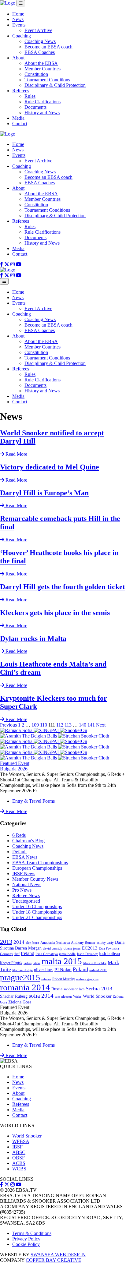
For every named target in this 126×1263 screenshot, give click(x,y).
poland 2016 (98, 970)
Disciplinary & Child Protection (55, 85)
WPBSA (20, 1141)
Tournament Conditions (47, 79)
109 (35, 724)
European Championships (37, 868)
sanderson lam (74, 989)
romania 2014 (25, 987)
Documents (35, 107)
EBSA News (24, 857)
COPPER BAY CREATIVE (53, 1260)
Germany (6, 954)
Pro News (21, 890)
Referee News (26, 895)
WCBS (19, 1168)
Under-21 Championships (37, 917)
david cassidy (52, 948)
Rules (29, 96)
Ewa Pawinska (109, 948)
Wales (77, 996)
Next (101, 724)
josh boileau (109, 953)
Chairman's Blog (28, 840)
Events (18, 24)
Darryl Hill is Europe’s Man (44, 493)
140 (82, 724)
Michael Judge (22, 970)
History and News (42, 112)
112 (59, 724)
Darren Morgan (28, 948)
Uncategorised (26, 901)
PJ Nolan (63, 969)
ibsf (17, 954)
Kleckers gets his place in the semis (55, 613)
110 (43, 724)
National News (26, 884)
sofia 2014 (41, 995)
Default (19, 851)
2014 (18, 942)
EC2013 (90, 948)
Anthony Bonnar (83, 942)
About (18, 57)
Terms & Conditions (31, 1233)
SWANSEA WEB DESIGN (58, 1254)
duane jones (72, 948)
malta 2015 (62, 961)
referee (46, 979)
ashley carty (105, 942)
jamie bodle (67, 954)
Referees (20, 90)
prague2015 (20, 977)
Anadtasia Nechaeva (55, 942)
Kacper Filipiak (11, 963)
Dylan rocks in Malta (33, 638)
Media (18, 118)
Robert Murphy (63, 979)
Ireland (27, 953)
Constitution (36, 74)
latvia (36, 963)
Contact (19, 123)
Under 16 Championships (37, 906)
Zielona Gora (19, 1002)
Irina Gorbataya (46, 954)
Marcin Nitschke (94, 963)
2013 (6, 941)
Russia (56, 989)
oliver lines (43, 970)
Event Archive (38, 30)
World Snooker (97, 996)
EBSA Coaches (39, 52)
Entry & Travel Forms (33, 801)
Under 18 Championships (37, 912)
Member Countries (42, 68)
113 (68, 724)
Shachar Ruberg (14, 996)
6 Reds (19, 835)
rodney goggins (87, 979)
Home (18, 13)
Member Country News (35, 879)
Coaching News (40, 41)
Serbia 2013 (99, 988)
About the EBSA (41, 63)
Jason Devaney (87, 954)
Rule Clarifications (42, 101)
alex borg (32, 942)
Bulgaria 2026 (14, 768)
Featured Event (14, 763)
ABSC (18, 1152)
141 (91, 724)
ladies (27, 963)
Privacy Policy (26, 1238)
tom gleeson (63, 996)
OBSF (18, 1157)
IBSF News (23, 873)
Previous (8, 724)
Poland (80, 969)
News (18, 19)
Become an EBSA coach (48, 46)
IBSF (17, 1146)
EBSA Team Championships (40, 862)
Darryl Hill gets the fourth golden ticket (62, 587)
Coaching (21, 35)
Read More (15, 811)
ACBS (18, 1163)
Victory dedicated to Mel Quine (49, 467)
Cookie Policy (26, 1244)
